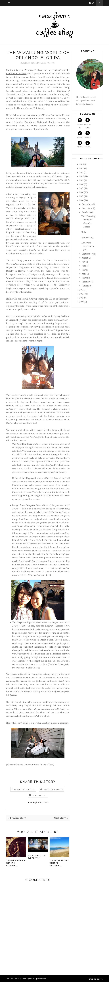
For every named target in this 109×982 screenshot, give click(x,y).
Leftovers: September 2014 (87, 246)
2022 (81, 168)
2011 (81, 297)
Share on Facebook (24, 789)
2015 (81, 196)
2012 (81, 293)
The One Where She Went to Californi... (15, 863)
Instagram (32, 115)
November (87, 208)
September (87, 254)
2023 (81, 164)
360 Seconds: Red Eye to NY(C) (36, 856)
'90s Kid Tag (87, 237)
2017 (81, 188)
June (84, 266)
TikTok (80, 147)
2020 (81, 176)
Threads (80, 137)
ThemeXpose (27, 979)
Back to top (95, 979)
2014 (81, 200)
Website (88, 147)
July (83, 262)
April (84, 274)
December (87, 204)
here (51, 764)
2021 (81, 172)
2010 (81, 301)
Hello (83, 232)
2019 (81, 180)
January (85, 285)
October (86, 212)
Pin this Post (40, 795)
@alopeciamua (87, 126)
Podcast (88, 137)
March (85, 277)
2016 (81, 192)
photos (38, 802)
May (84, 270)
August (85, 258)
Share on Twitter (53, 789)
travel (45, 802)
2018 (81, 184)
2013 (81, 289)
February (86, 281)
